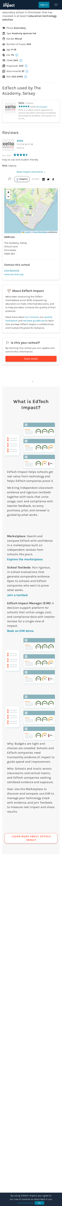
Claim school (31, 359)
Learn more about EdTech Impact (31, 838)
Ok (39, 1203)
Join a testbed (17, 595)
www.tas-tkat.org (13, 274)
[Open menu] (56, 5)
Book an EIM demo (20, 631)
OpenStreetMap (40, 232)
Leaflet (27, 232)
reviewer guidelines (34, 320)
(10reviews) (41, 107)
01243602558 (11, 270)
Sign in (44, 4)
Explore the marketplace (25, 559)
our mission (32, 317)
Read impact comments (30, 171)
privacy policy (25, 1202)
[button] (43, 179)
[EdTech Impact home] (9, 5)
